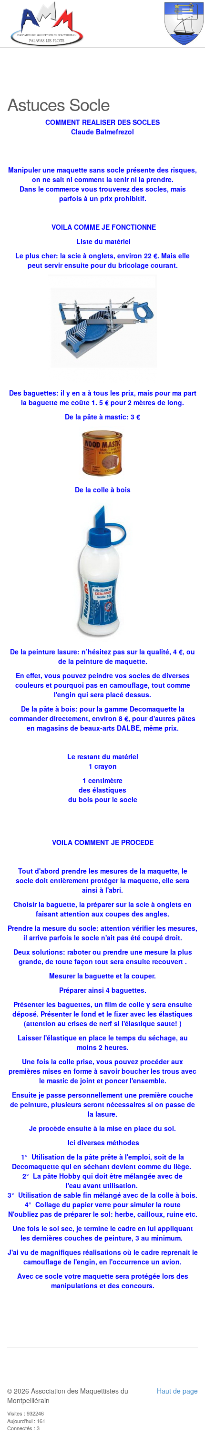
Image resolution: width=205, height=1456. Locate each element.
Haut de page (177, 1390)
